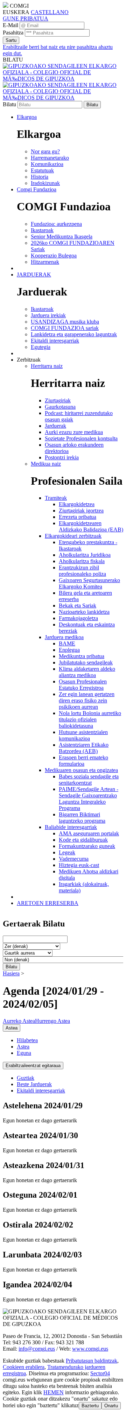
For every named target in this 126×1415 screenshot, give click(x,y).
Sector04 (100, 1373)
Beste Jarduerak (34, 1084)
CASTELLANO (50, 12)
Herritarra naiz (47, 366)
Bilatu (9, 104)
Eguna (24, 1053)
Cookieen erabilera (23, 1367)
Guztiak (25, 1078)
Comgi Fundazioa (36, 189)
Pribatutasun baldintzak (91, 1361)
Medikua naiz (46, 464)
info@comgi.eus (37, 1349)
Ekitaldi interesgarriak (41, 1091)
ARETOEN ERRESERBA (47, 903)
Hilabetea (27, 1040)
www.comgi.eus (90, 1349)
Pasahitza (13, 33)
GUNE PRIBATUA (25, 18)
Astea (23, 1047)
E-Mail (10, 25)
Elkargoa (27, 117)
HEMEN (53, 1392)
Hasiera (11, 973)
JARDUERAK (34, 275)
